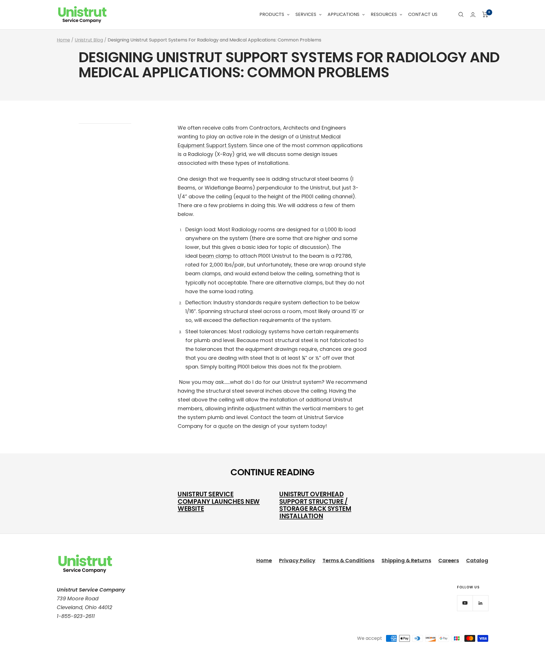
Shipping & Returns (406, 560)
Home (63, 40)
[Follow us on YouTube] (465, 603)
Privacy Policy (297, 560)
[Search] (461, 14)
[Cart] (485, 14)
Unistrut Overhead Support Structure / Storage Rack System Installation (315, 505)
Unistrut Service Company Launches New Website (219, 501)
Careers (448, 560)
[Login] (472, 14)
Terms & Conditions (348, 560)
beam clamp (215, 255)
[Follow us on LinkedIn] (480, 603)
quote (225, 426)
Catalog (477, 560)
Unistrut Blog (89, 40)
